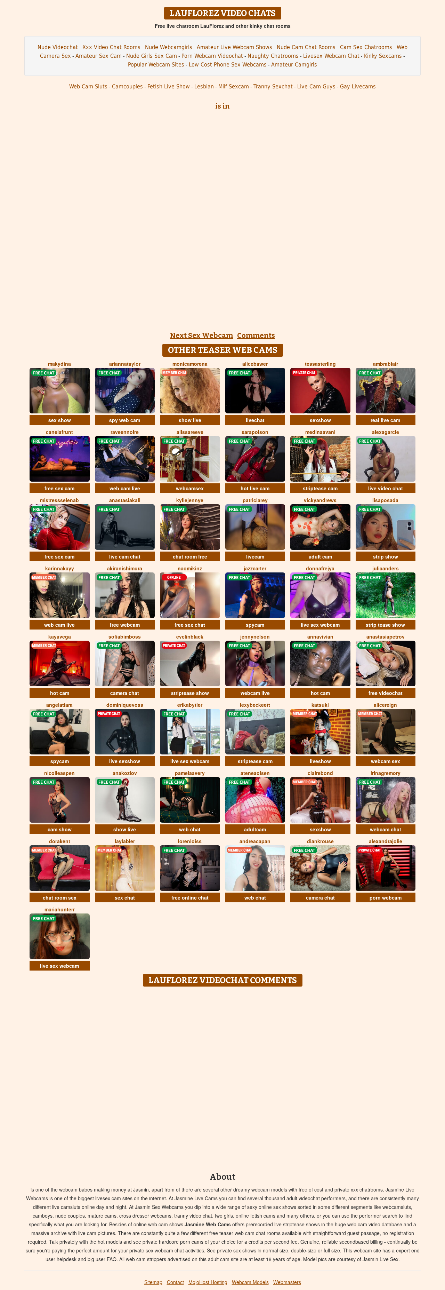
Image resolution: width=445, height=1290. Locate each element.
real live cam (385, 420)
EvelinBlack (189, 636)
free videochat (386, 692)
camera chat (124, 692)
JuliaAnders (385, 568)
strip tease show (385, 624)
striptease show (190, 692)
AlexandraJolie (385, 841)
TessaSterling (320, 363)
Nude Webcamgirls (168, 47)
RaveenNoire (125, 431)
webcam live (255, 692)
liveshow (320, 761)
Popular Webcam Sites (156, 64)
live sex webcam (320, 624)
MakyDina (59, 363)
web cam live (125, 488)
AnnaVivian (320, 636)
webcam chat (385, 829)
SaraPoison (255, 431)
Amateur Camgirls (294, 64)
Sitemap (153, 1282)
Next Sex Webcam (201, 335)
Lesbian (204, 86)
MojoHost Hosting (207, 1282)
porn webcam (386, 897)
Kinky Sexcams (383, 56)
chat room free (190, 556)
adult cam (320, 556)
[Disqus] (222, 1077)
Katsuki (320, 704)
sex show (59, 420)
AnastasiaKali (124, 500)
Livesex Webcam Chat (331, 56)
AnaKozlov (125, 772)
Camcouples (127, 86)
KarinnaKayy (59, 568)
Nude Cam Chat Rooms (306, 47)
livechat (255, 420)
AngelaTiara (59, 704)
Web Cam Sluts (88, 86)
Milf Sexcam (233, 86)
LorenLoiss (190, 841)
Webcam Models (250, 1282)
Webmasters (287, 1282)
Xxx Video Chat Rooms (111, 47)
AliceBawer (255, 363)
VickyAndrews (320, 500)
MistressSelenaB (59, 500)
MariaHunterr (59, 909)
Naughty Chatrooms (273, 56)
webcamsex (190, 488)
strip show (385, 556)
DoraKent (59, 841)
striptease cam (320, 488)
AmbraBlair (385, 363)
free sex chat (190, 624)
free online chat (190, 897)
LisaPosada (385, 500)
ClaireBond (320, 772)
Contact (175, 1282)
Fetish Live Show (168, 86)
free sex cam (59, 488)
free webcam (125, 624)
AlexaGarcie (385, 431)
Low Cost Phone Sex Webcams (228, 64)
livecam (255, 556)
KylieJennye (189, 500)
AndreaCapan (255, 841)
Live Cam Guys (316, 86)
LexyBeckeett (255, 704)
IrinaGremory (385, 772)
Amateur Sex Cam (98, 56)
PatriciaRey (255, 500)
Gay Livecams (358, 86)
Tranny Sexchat (273, 86)
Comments (256, 335)
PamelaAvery (190, 772)
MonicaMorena (190, 363)
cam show (60, 829)
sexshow (320, 420)
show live (190, 420)
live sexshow (124, 761)
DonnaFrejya (320, 568)
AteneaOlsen (255, 772)
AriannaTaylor (124, 363)
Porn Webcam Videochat (212, 56)
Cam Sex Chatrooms (366, 47)
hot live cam (255, 488)
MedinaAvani (320, 431)
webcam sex (385, 761)
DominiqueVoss (124, 704)
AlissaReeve (190, 431)
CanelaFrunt (59, 431)
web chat (190, 829)
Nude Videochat (58, 47)
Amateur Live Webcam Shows (234, 47)
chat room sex (59, 897)
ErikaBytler (189, 704)
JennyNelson (255, 636)
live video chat (385, 488)
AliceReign (385, 704)
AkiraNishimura (124, 568)
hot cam (59, 692)
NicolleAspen (59, 772)
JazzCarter (255, 568)
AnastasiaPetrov (385, 636)
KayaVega (59, 636)
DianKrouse (320, 841)
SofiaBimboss (124, 636)
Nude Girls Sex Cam (151, 56)
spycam (255, 624)
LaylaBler (125, 841)
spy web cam (124, 420)
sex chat (125, 897)
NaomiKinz (190, 568)
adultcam (255, 829)
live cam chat (124, 556)
